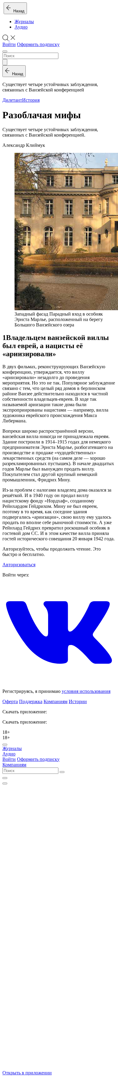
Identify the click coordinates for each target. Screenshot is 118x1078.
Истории (78, 701)
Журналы (24, 21)
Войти (9, 44)
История (31, 100)
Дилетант (12, 100)
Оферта (10, 701)
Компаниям (55, 701)
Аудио (21, 26)
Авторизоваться (18, 564)
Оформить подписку (38, 44)
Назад (18, 11)
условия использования (86, 691)
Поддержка (30, 701)
